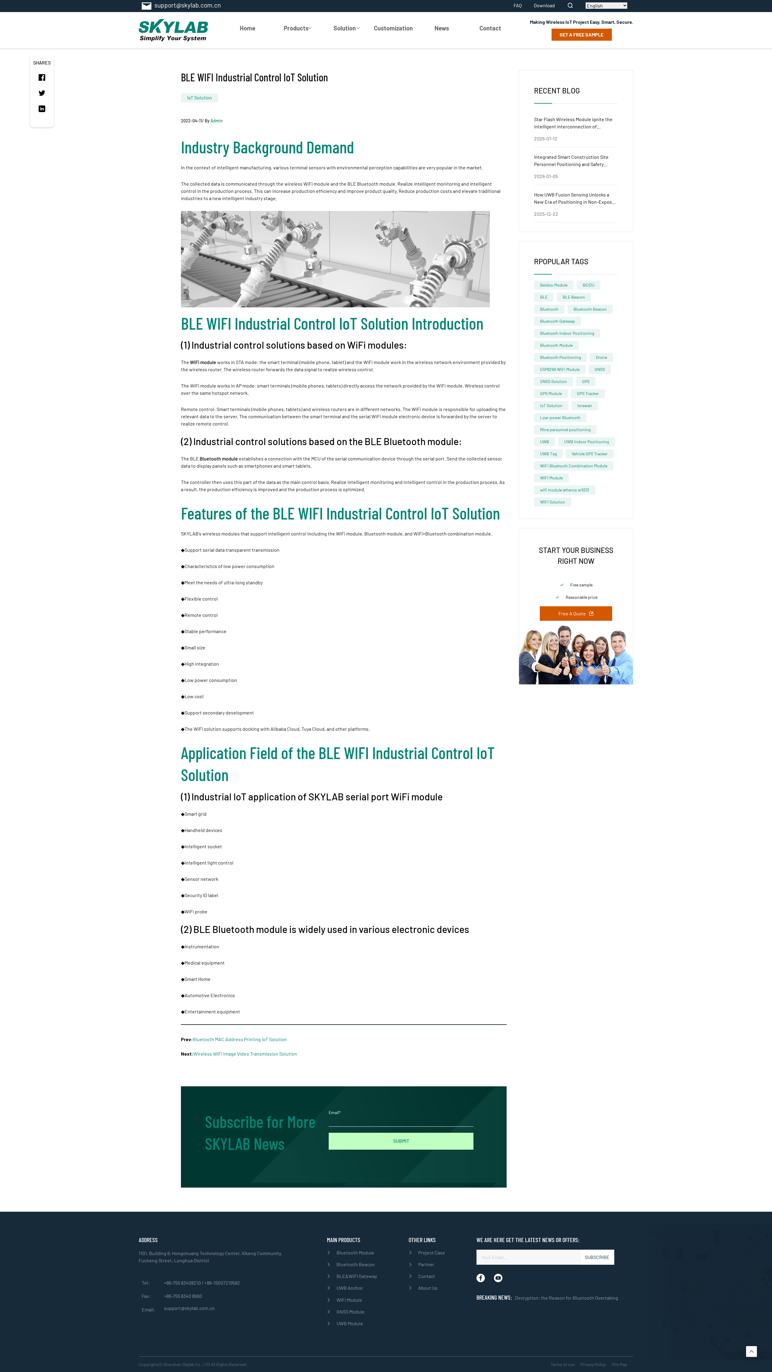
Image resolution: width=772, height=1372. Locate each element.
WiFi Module (349, 1300)
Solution (345, 28)
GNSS (600, 369)
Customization (393, 28)
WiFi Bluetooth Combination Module (573, 465)
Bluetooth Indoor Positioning (567, 333)
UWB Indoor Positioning (586, 441)
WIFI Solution (552, 501)
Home (247, 28)
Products (296, 28)
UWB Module (350, 1323)
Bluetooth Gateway (557, 321)
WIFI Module (551, 477)
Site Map (619, 1364)
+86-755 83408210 (183, 1283)
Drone (601, 357)
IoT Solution (199, 97)
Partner (426, 1264)
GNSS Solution (553, 381)
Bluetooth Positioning (560, 357)
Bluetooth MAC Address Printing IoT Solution (240, 1039)
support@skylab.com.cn (189, 1308)
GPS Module (551, 393)
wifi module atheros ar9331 (564, 489)
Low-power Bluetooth (560, 417)
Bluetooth (549, 309)
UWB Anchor (350, 1288)
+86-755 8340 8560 (183, 1296)
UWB (544, 441)
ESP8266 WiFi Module (560, 369)
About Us (428, 1288)
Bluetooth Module (556, 345)
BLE (544, 297)
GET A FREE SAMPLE (581, 34)
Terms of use (562, 1364)
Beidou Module (554, 284)
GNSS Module (351, 1311)
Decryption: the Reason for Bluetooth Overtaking (566, 1298)
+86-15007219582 (222, 1283)
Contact (490, 28)
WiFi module (203, 362)
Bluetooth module (219, 458)
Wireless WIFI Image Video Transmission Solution (245, 1053)
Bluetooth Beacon (590, 309)
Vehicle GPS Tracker (590, 453)
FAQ (518, 5)
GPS (586, 381)
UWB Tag (548, 453)
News (442, 28)
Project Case (431, 1252)
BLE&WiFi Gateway (357, 1276)
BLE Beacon (574, 297)
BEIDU (588, 284)
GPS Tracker (588, 393)
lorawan (584, 405)
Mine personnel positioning (565, 429)
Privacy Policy (593, 1364)
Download (544, 5)
